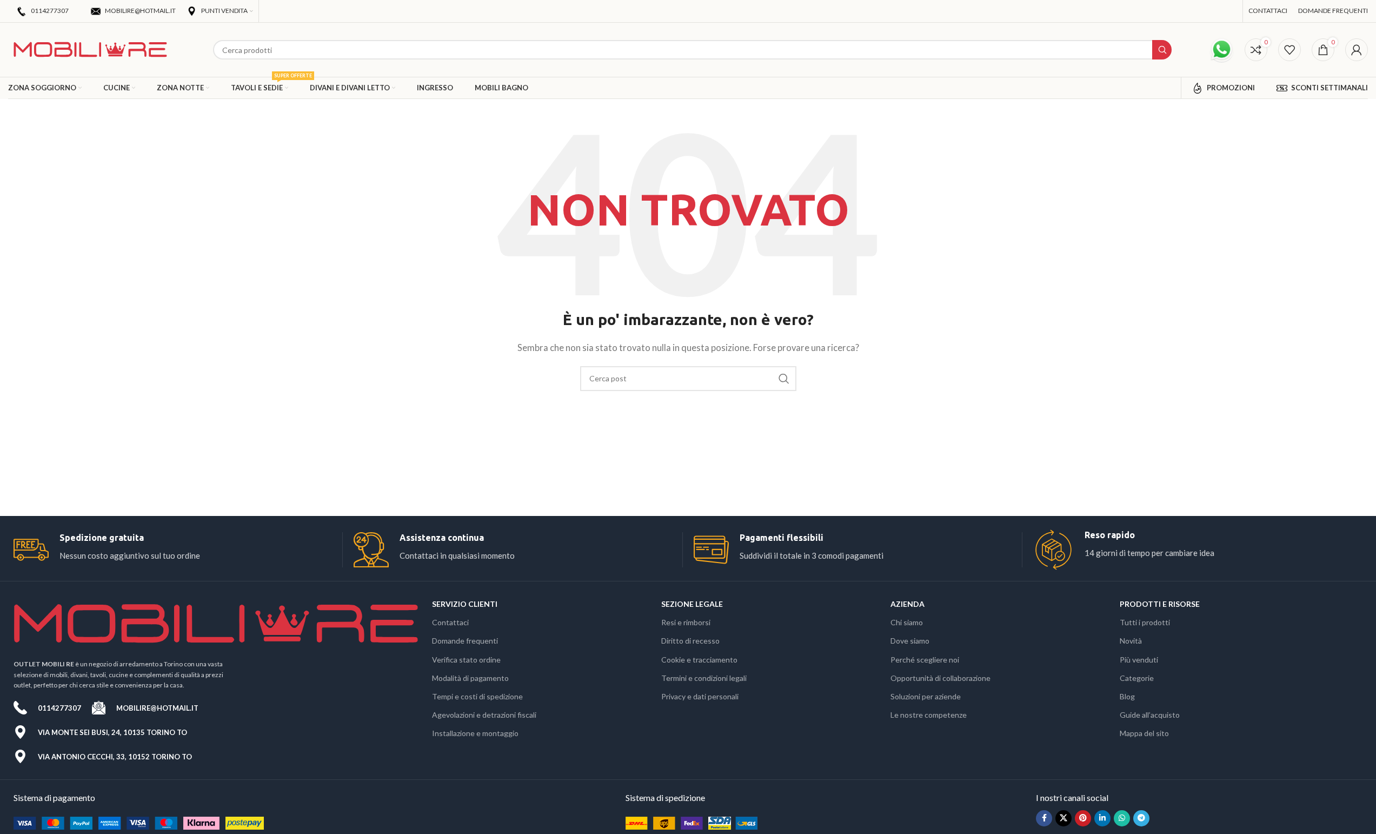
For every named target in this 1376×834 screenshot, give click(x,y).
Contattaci (450, 622)
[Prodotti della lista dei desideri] (1289, 50)
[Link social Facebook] (1044, 818)
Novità (1131, 640)
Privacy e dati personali (700, 696)
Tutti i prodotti (1145, 622)
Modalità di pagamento (470, 678)
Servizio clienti (464, 603)
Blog (1127, 696)
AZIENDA (907, 603)
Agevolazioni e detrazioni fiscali (484, 714)
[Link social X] (1063, 818)
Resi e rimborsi (685, 622)
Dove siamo (909, 640)
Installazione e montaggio (475, 733)
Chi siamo (906, 622)
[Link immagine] (139, 822)
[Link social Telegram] (1141, 818)
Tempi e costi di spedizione (477, 696)
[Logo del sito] (90, 49)
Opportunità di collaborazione (940, 678)
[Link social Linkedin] (1102, 818)
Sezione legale (692, 603)
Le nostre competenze (928, 714)
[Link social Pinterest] (1083, 818)
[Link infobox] (178, 549)
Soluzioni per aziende (925, 696)
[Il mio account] (1356, 50)
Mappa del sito (1144, 733)
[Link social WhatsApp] (1122, 818)
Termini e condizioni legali (704, 678)
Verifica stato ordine (466, 659)
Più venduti (1139, 659)
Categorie (1137, 678)
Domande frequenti (465, 640)
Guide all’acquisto (1150, 714)
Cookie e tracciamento (699, 659)
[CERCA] (784, 378)
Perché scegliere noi (924, 659)
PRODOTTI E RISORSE (1160, 603)
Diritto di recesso (690, 640)
